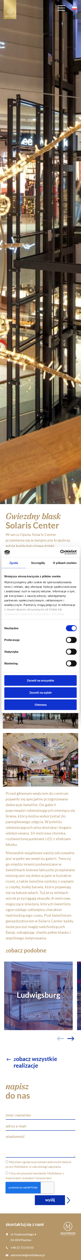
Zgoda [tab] (13, 562)
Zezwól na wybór (40, 692)
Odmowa (41, 704)
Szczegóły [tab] (38, 562)
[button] (72, 1030)
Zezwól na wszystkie (40, 680)
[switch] (71, 640)
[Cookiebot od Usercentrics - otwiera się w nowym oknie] (60, 552)
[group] (38, 996)
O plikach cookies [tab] (65, 562)
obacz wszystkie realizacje (35, 1062)
